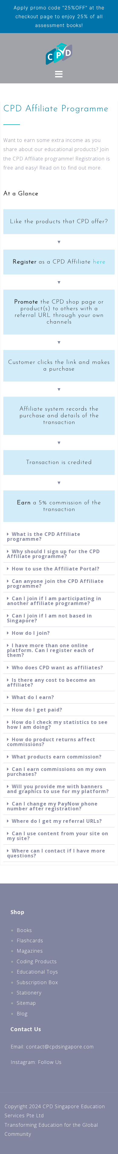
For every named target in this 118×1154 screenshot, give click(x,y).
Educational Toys (37, 971)
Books (24, 930)
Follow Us (50, 1062)
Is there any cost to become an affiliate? (51, 682)
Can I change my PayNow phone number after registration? (52, 806)
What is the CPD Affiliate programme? (43, 536)
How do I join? (31, 633)
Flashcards (30, 940)
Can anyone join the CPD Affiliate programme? (55, 583)
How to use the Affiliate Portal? (56, 568)
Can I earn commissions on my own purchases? (56, 771)
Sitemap (26, 1003)
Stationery (29, 992)
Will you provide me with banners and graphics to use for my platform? (58, 789)
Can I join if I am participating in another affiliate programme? (54, 601)
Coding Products (37, 961)
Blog (22, 1013)
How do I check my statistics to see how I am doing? (57, 724)
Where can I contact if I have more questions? (56, 853)
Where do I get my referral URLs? (57, 821)
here (99, 262)
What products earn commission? (57, 756)
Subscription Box (37, 982)
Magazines (30, 950)
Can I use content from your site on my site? (57, 836)
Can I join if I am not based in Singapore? (49, 618)
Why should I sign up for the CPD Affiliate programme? (53, 554)
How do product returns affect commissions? (51, 742)
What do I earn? (33, 697)
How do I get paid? (37, 709)
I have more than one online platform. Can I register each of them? (50, 650)
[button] (59, 536)
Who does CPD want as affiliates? (57, 667)
